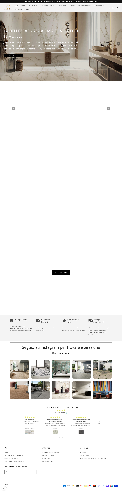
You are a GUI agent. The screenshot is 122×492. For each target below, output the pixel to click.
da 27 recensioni (59, 413)
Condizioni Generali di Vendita (50, 452)
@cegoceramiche (61, 353)
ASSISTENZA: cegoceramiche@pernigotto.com (93, 458)
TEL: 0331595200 (85, 455)
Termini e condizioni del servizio (13, 455)
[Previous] (3, 44)
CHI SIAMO (83, 452)
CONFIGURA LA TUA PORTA (16, 57)
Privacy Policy (46, 458)
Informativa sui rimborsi (11, 458)
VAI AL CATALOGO (61, 272)
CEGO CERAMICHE (106, 489)
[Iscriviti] (35, 472)
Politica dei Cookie (47, 461)
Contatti (6, 452)
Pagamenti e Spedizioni (49, 455)
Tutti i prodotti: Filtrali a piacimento (14, 461)
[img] (61, 410)
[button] (33, 6)
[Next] (118, 44)
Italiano (8, 488)
